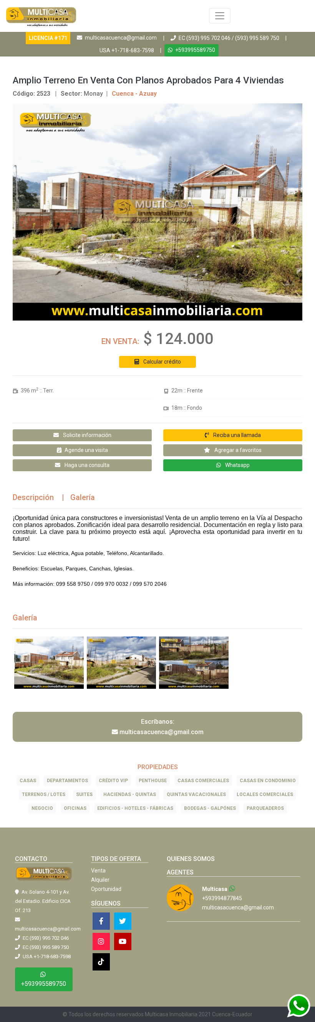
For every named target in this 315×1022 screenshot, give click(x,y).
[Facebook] (101, 921)
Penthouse (153, 780)
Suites (84, 794)
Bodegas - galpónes (210, 808)
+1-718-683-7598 (132, 50)
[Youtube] (122, 941)
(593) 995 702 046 (208, 38)
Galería (82, 497)
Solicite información (86, 435)
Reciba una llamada (236, 435)
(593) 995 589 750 (257, 38)
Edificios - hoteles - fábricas (135, 808)
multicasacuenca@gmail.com (121, 38)
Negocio (42, 808)
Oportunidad (106, 889)
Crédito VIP (113, 780)
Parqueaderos (265, 808)
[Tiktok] (101, 961)
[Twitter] (122, 921)
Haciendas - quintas (129, 794)
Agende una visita (86, 450)
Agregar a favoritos (237, 450)
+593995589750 (194, 50)
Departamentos (67, 780)
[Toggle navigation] (219, 15)
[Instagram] (101, 941)
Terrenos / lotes (43, 794)
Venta (98, 870)
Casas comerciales (203, 780)
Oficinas (75, 808)
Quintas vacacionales (196, 794)
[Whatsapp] (232, 889)
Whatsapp (237, 465)
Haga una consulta (86, 465)
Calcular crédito (161, 362)
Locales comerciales (265, 794)
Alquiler (100, 880)
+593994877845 (222, 898)
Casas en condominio (268, 780)
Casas (28, 780)
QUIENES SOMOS (191, 858)
